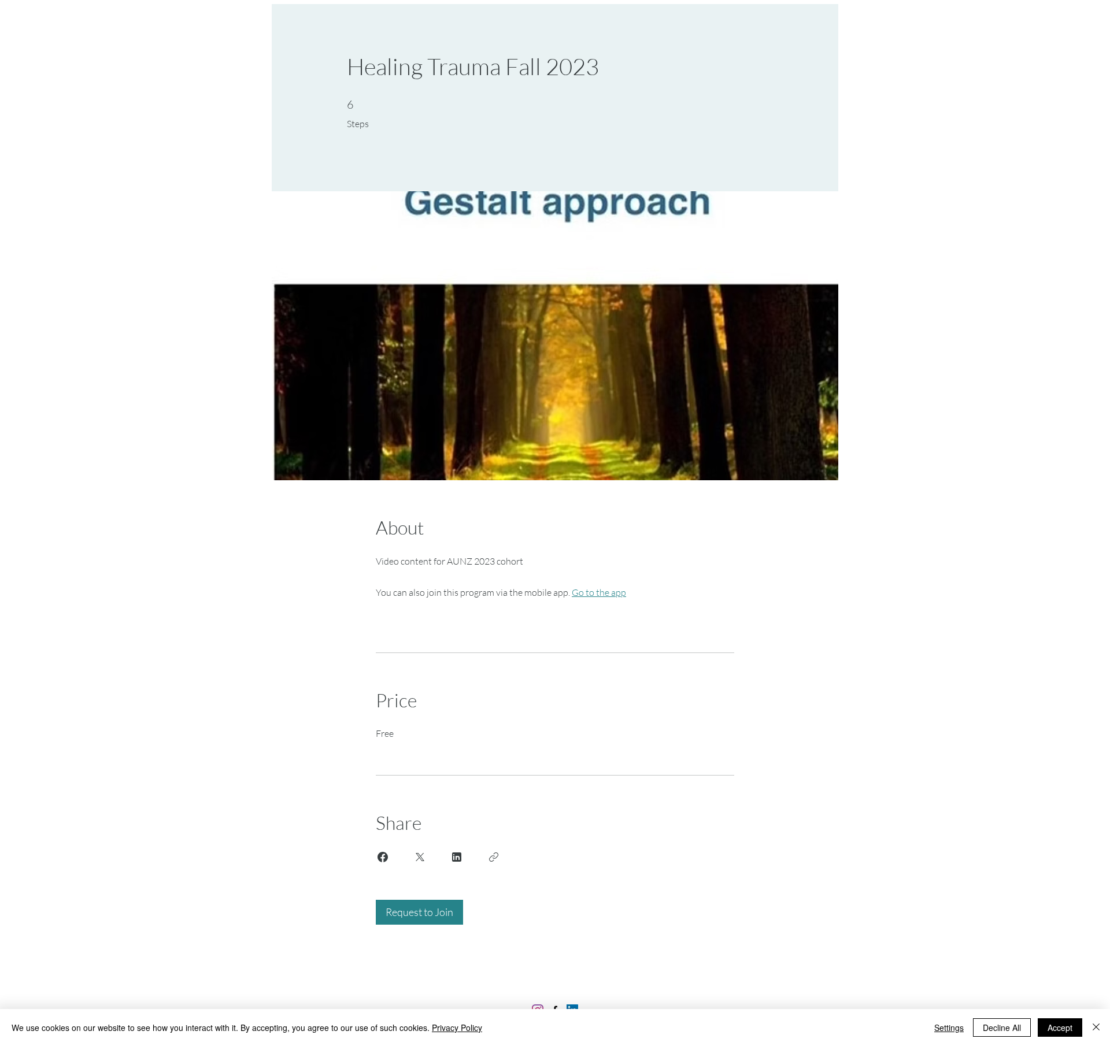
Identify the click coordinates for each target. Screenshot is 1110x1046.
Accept (1060, 1027)
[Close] (1096, 1027)
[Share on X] (420, 857)
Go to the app (599, 592)
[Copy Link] (494, 857)
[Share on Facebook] (383, 857)
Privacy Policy (457, 1027)
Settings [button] (949, 1027)
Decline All (1002, 1027)
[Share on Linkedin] (457, 857)
